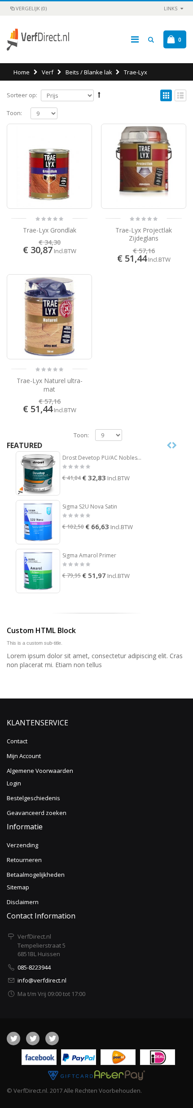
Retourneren (24, 860)
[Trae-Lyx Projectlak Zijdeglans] (143, 166)
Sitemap (18, 887)
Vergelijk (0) (31, 8)
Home (21, 72)
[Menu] (135, 39)
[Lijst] (180, 96)
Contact (17, 741)
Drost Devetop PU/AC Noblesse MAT (102, 457)
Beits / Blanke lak (89, 72)
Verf (47, 72)
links (170, 8)
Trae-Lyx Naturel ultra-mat (50, 384)
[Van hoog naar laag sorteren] (99, 95)
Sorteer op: (22, 95)
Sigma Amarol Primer (89, 555)
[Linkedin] (52, 1038)
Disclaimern (23, 902)
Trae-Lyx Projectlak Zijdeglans (143, 234)
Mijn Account (24, 756)
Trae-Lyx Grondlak (49, 230)
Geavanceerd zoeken (36, 813)
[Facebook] (13, 1038)
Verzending (22, 845)
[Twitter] (32, 1038)
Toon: (14, 113)
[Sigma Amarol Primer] (38, 571)
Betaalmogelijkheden (36, 875)
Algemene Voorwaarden (40, 771)
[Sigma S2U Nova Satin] (38, 522)
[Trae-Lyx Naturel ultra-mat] (49, 317)
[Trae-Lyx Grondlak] (49, 166)
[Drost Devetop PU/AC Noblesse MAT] (38, 473)
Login (14, 783)
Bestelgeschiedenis (33, 798)
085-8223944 (34, 967)
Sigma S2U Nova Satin (89, 506)
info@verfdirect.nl (42, 980)
